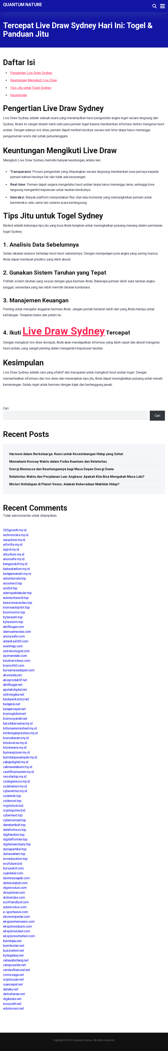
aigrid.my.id (11, 549)
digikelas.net (12, 999)
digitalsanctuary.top (17, 844)
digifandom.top (14, 835)
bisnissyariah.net (15, 719)
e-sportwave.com (15, 912)
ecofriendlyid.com (16, 902)
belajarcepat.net (14, 709)
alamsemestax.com (17, 632)
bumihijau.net (12, 941)
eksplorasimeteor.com (19, 936)
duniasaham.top (14, 854)
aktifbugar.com (13, 627)
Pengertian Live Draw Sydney (31, 73)
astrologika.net (13, 694)
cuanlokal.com (13, 873)
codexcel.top (12, 801)
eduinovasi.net (13, 1008)
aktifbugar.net (12, 685)
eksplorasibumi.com (17, 926)
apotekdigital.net (15, 690)
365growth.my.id (14, 530)
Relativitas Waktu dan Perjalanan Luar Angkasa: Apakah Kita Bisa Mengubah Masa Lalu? (76, 477)
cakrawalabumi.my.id (17, 767)
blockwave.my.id (14, 747)
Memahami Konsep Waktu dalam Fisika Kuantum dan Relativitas (58, 461)
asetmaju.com (13, 646)
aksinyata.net (12, 675)
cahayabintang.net (15, 960)
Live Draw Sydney (64, 331)
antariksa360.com (15, 641)
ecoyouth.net (12, 1004)
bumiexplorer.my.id (16, 752)
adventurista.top (14, 578)
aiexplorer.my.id (14, 540)
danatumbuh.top (14, 825)
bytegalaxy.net (13, 955)
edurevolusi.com (15, 907)
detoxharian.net (14, 994)
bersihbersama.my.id (18, 723)
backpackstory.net (16, 699)
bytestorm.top (13, 622)
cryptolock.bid (13, 806)
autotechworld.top (16, 598)
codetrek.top (12, 796)
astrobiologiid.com (16, 651)
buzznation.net (13, 950)
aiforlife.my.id (12, 545)
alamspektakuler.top (17, 593)
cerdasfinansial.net (16, 970)
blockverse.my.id (15, 743)
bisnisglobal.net (14, 714)
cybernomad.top (14, 820)
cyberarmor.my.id (15, 791)
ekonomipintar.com (16, 917)
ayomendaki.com (15, 656)
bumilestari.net (13, 946)
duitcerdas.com (14, 897)
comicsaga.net (13, 975)
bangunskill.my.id (15, 564)
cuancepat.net (13, 984)
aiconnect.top (12, 583)
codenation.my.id (15, 786)
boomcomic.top (14, 612)
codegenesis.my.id (16, 781)
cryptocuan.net (13, 979)
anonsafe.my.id (13, 559)
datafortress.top (14, 830)
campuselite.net (14, 965)
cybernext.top (13, 815)
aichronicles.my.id (15, 535)
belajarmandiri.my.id (17, 574)
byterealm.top (13, 617)
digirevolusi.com (15, 888)
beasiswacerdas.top (17, 603)
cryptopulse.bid (14, 810)
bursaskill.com (13, 868)
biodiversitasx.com (16, 661)
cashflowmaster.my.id (18, 772)
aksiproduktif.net (15, 680)
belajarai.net (11, 704)
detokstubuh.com (15, 883)
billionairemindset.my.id (20, 728)
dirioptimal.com (14, 893)
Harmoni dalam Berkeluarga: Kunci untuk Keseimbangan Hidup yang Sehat (66, 454)
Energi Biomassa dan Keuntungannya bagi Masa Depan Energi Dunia (61, 469)
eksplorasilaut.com (16, 931)
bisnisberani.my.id (16, 738)
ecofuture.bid (12, 864)
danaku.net (10, 989)
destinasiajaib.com (16, 878)
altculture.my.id (13, 554)
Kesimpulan (18, 95)
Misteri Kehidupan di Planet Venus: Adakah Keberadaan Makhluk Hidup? (64, 484)
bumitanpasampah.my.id (20, 757)
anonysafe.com (14, 636)
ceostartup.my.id (14, 776)
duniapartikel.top (15, 849)
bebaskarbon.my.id (16, 569)
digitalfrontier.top (15, 839)
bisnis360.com (13, 665)
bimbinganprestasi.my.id (20, 733)
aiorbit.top (10, 588)
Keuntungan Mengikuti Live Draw (33, 80)
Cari (6, 408)
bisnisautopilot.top (16, 607)
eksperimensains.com (19, 922)
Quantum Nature (22, 4)
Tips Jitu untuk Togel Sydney (30, 88)
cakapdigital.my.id (15, 762)
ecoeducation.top (15, 859)
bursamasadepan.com (18, 670)
